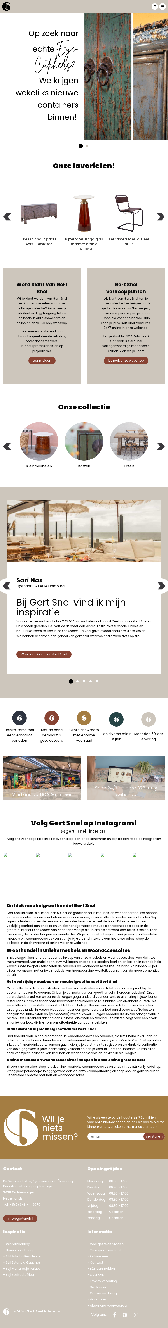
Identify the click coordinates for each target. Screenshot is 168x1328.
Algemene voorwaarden (109, 1305)
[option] (84, 76)
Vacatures (98, 1299)
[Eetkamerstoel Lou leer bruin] (129, 213)
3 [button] (84, 681)
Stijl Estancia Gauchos (23, 1263)
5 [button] (97, 681)
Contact (96, 1263)
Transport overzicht (105, 1250)
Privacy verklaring (103, 1281)
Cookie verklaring (103, 1293)
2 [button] (87, 146)
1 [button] (81, 146)
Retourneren (99, 1256)
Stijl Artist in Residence (23, 1256)
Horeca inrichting (19, 1250)
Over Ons (97, 1275)
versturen (154, 1136)
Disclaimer (98, 1287)
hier (42, 1022)
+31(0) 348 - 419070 (24, 1204)
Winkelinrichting (18, 1244)
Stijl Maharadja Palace (23, 1269)
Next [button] (161, 216)
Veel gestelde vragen (107, 1244)
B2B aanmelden (102, 1269)
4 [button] (90, 681)
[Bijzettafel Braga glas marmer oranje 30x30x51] (84, 213)
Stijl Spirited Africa (20, 1275)
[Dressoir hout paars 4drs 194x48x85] (39, 213)
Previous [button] (7, 216)
